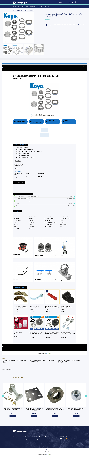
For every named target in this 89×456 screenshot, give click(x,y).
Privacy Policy (47, 440)
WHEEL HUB (16, 228)
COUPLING (31, 218)
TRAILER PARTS (20, 10)
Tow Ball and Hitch (63, 224)
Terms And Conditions (48, 442)
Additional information (7, 369)
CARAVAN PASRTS (32, 216)
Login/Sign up (37, 439)
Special (24, 440)
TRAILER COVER (47, 226)
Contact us (33, 6)
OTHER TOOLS (32, 222)
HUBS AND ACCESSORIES (29, 10)
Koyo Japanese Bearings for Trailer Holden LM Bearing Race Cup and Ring (14, 361)
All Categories (26, 439)
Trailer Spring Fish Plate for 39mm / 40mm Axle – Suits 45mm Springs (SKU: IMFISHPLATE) (34, 409)
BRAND (15, 216)
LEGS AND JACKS (17, 220)
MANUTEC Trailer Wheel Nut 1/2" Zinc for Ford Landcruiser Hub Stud (76, 409)
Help (38, 6)
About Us (43, 6)
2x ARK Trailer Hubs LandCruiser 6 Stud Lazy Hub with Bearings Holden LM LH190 (52, 334)
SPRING (30, 224)
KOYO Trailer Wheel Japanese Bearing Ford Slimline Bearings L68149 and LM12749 (42, 361)
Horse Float (25, 6)
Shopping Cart (37, 440)
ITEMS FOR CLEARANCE (64, 218)
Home (14, 10)
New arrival (25, 442)
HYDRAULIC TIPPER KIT (49, 218)
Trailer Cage (31, 226)
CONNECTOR (16, 218)
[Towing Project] (20, 3)
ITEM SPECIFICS (5, 59)
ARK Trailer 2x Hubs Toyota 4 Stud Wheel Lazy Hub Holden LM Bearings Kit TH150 (36, 334)
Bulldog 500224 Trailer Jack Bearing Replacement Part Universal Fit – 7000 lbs (55, 409)
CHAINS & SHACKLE (64, 216)
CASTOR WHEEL (47, 216)
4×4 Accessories (17, 214)
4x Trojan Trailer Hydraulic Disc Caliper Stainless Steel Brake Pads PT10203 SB (20, 308)
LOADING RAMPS (47, 220)
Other (15, 222)
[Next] (41, 28)
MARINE (61, 220)
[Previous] (5, 28)
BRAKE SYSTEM (63, 214)
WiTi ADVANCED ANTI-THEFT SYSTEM (19, 333)
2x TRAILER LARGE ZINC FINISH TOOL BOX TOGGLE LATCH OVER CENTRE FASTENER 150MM (68, 334)
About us (14, 440)
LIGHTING (31, 220)
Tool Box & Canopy (48, 224)
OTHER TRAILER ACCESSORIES (50, 222)
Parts (19, 6)
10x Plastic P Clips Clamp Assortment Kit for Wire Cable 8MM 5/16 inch (68, 308)
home (14, 6)
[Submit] (70, 2)
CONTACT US (19, 182)
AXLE (30, 214)
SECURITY (16, 224)
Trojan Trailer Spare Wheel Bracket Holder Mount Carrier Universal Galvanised (12, 409)
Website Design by (44, 451)
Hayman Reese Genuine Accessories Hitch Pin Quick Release (35, 308)
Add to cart (12, 416)
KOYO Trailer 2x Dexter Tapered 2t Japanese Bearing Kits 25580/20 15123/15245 (69, 361)
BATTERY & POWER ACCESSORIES (51, 214)
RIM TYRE (62, 222)
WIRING (30, 228)
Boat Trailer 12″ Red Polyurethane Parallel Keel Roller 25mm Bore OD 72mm (52, 308)
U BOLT (61, 226)
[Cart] (75, 2)
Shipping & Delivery (48, 439)
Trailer (15, 226)
